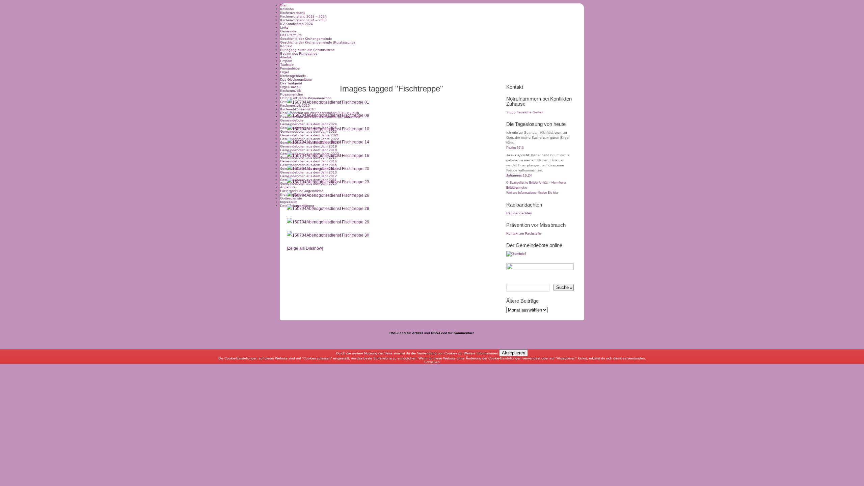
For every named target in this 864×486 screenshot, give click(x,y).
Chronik (286, 102)
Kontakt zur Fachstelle (523, 233)
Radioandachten (519, 213)
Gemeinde (288, 31)
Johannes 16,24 (519, 175)
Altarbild (286, 57)
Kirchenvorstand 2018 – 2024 (303, 16)
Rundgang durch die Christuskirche (307, 50)
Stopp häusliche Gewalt (524, 112)
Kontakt (286, 46)
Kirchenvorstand (292, 13)
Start (284, 5)
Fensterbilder (290, 68)
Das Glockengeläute (296, 79)
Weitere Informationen (481, 353)
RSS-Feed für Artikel (406, 333)
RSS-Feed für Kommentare (453, 333)
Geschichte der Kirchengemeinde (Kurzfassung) (317, 42)
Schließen (432, 362)
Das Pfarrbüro (291, 35)
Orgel (284, 72)
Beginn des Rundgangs (298, 53)
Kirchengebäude (293, 76)
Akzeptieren (513, 352)
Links (284, 27)
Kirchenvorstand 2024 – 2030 (303, 20)
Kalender (287, 9)
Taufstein (287, 64)
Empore (286, 61)
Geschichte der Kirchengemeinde (306, 38)
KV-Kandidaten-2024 (296, 24)
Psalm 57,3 (515, 148)
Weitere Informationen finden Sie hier (532, 192)
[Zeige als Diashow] (305, 248)
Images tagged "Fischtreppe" (391, 88)
